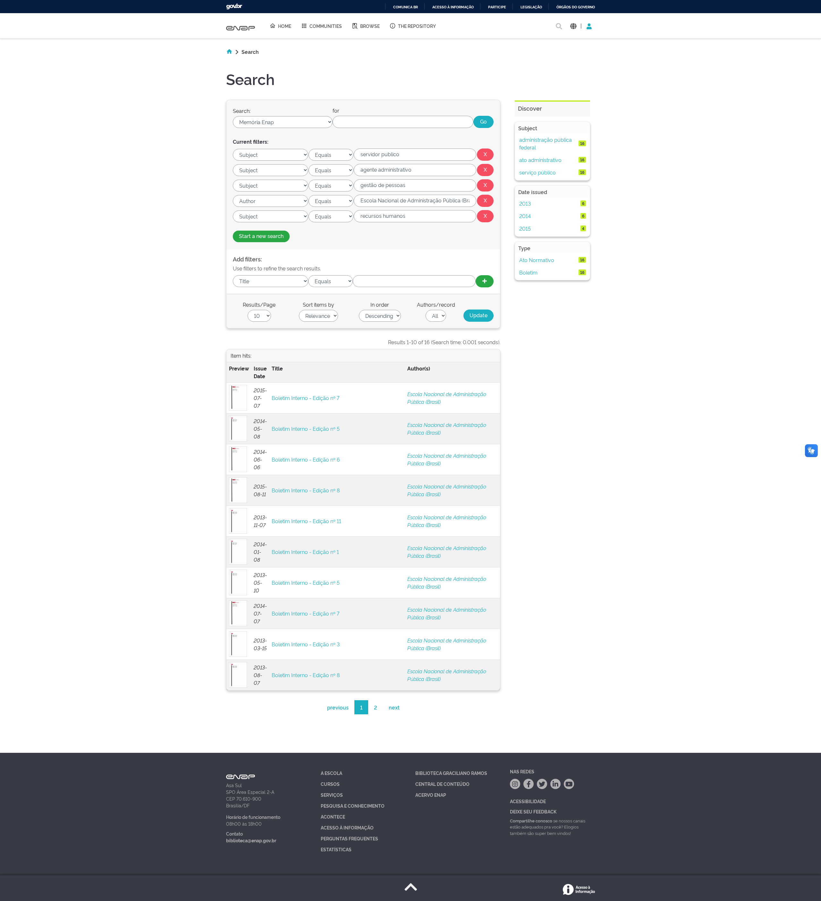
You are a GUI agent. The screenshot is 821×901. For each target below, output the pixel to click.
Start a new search (261, 235)
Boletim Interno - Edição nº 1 (305, 551)
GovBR (234, 7)
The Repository (417, 26)
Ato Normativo (536, 259)
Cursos (330, 784)
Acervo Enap (430, 795)
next (394, 707)
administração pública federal (545, 143)
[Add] (485, 281)
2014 (525, 215)
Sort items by (318, 304)
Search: (241, 110)
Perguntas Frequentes (349, 838)
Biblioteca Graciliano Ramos (451, 773)
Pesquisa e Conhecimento (353, 806)
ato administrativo (540, 159)
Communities (325, 26)
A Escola (331, 773)
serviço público (537, 172)
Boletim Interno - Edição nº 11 (306, 520)
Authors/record (436, 304)
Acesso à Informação (347, 827)
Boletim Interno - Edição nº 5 (306, 428)
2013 (525, 203)
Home (284, 26)
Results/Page (259, 304)
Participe (497, 7)
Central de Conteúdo (442, 784)
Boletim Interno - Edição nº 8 (306, 490)
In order (379, 304)
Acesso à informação (453, 7)
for (336, 110)
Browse (370, 26)
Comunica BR (405, 7)
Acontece (333, 816)
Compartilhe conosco (531, 820)
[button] (573, 26)
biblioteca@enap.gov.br (251, 840)
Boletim (528, 272)
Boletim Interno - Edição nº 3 (306, 644)
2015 (525, 228)
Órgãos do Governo (575, 7)
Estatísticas (336, 849)
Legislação (531, 7)
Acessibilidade (528, 801)
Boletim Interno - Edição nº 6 (306, 459)
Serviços (332, 795)
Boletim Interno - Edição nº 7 (305, 397)
